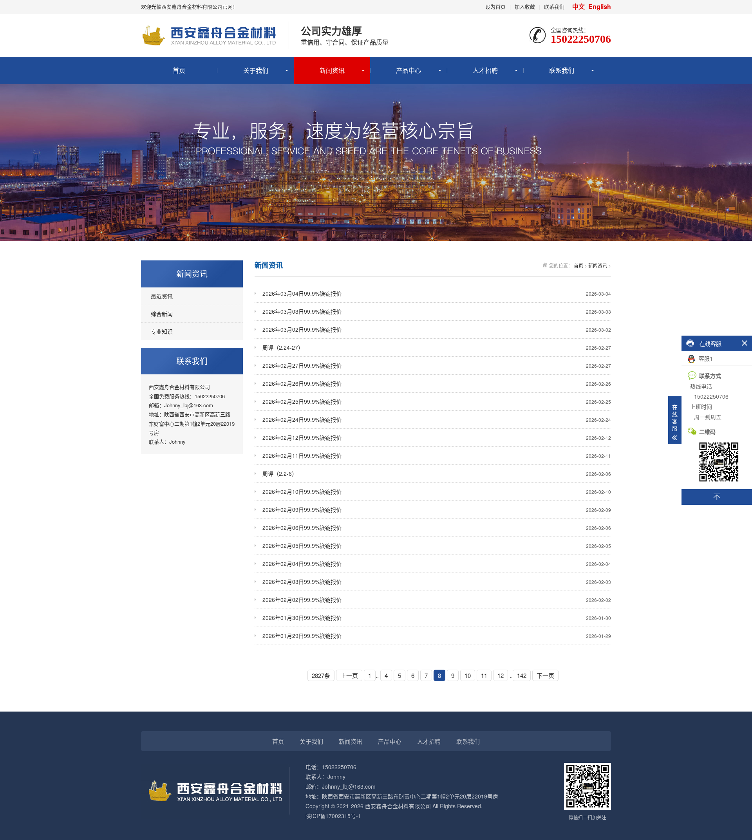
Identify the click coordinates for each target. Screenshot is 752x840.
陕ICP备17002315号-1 (333, 816)
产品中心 (408, 70)
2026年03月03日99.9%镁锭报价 (436, 311)
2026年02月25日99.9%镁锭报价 (436, 401)
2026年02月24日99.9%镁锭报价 (436, 419)
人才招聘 (485, 70)
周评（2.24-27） (436, 347)
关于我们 (255, 70)
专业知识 (162, 331)
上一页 (349, 675)
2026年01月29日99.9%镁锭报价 (436, 635)
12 (500, 675)
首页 (179, 70)
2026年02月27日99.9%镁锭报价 (436, 365)
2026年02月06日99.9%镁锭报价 (436, 527)
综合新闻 (162, 314)
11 (484, 675)
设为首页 (495, 6)
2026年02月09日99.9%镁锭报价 (436, 509)
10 (468, 675)
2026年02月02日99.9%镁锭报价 (436, 599)
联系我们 (554, 6)
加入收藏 (525, 6)
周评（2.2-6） (436, 473)
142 (521, 675)
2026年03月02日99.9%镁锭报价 (436, 329)
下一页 (545, 675)
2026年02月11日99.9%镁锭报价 (436, 455)
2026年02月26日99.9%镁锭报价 (436, 383)
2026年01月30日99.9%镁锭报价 (436, 617)
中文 (579, 6)
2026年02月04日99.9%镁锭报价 (436, 563)
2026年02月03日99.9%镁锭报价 (436, 581)
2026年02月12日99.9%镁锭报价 (436, 437)
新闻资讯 (332, 70)
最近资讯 (162, 296)
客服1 (705, 358)
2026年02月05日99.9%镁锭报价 (436, 545)
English (599, 6)
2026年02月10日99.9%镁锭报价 (436, 491)
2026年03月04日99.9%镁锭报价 (436, 293)
